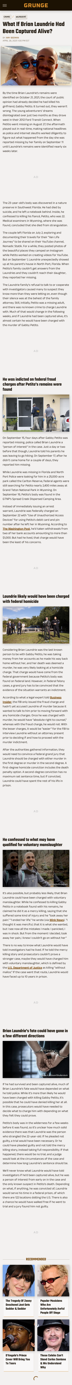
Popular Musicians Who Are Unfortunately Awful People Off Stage (52, 1307)
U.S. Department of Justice (25, 967)
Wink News (57, 920)
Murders (21, 16)
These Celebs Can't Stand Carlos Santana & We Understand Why (53, 1361)
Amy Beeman (12, 37)
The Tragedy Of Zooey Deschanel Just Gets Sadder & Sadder (18, 1305)
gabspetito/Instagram (60, 83)
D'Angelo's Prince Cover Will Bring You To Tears (18, 1359)
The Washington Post (16, 528)
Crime (7, 16)
